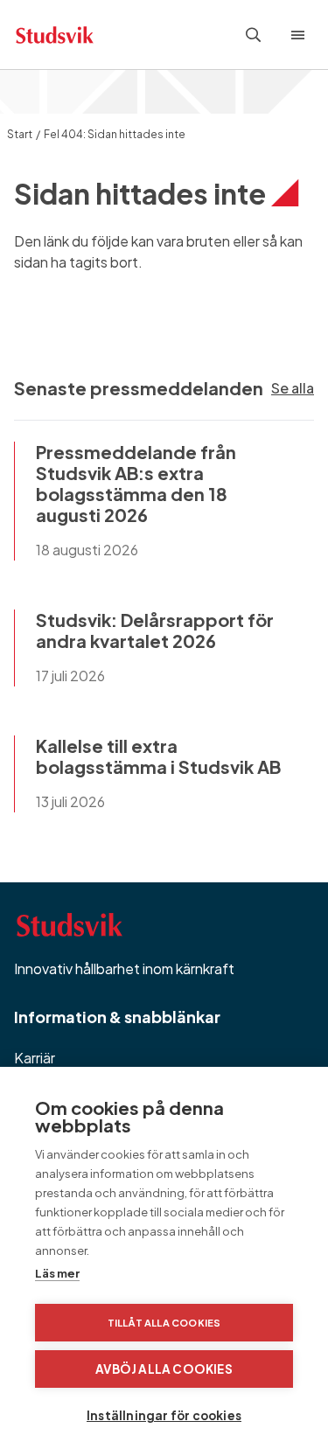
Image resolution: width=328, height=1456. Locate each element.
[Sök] (254, 35)
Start (19, 134)
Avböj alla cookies (164, 1369)
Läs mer (57, 1273)
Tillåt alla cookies (164, 1322)
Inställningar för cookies (164, 1415)
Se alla (292, 388)
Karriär (34, 1057)
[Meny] (302, 35)
